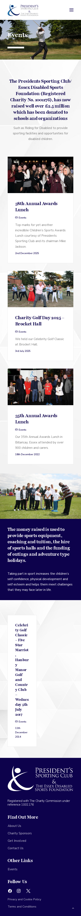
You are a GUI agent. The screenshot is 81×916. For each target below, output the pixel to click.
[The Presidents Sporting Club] (23, 10)
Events (22, 217)
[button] (71, 10)
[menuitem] (40, 826)
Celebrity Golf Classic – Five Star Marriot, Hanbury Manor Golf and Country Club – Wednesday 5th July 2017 (22, 670)
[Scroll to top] (73, 908)
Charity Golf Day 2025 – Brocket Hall (39, 321)
